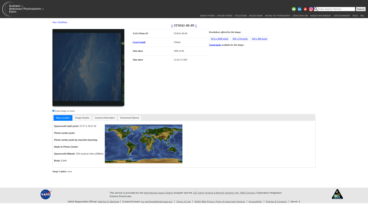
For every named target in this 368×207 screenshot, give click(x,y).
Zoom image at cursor (64, 111)
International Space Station (158, 192)
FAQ (362, 15)
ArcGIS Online (256, 15)
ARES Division (247, 192)
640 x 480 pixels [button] (259, 39)
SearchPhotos (62, 22)
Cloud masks (215, 45)
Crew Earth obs (300, 15)
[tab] (63, 118)
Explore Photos (224, 15)
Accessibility (255, 201)
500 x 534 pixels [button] (240, 39)
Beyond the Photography (277, 15)
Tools (355, 15)
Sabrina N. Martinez (108, 201)
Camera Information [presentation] (105, 118)
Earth (60, 160)
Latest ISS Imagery (341, 15)
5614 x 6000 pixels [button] (219, 39)
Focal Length (139, 42)
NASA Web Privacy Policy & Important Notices (219, 201)
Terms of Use (183, 201)
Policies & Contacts (276, 201)
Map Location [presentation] (63, 118)
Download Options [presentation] (129, 118)
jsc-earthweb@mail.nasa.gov (157, 201)
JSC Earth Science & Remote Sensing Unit (216, 192)
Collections (241, 15)
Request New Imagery (320, 15)
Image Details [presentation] (82, 118)
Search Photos (207, 15)
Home (54, 22)
